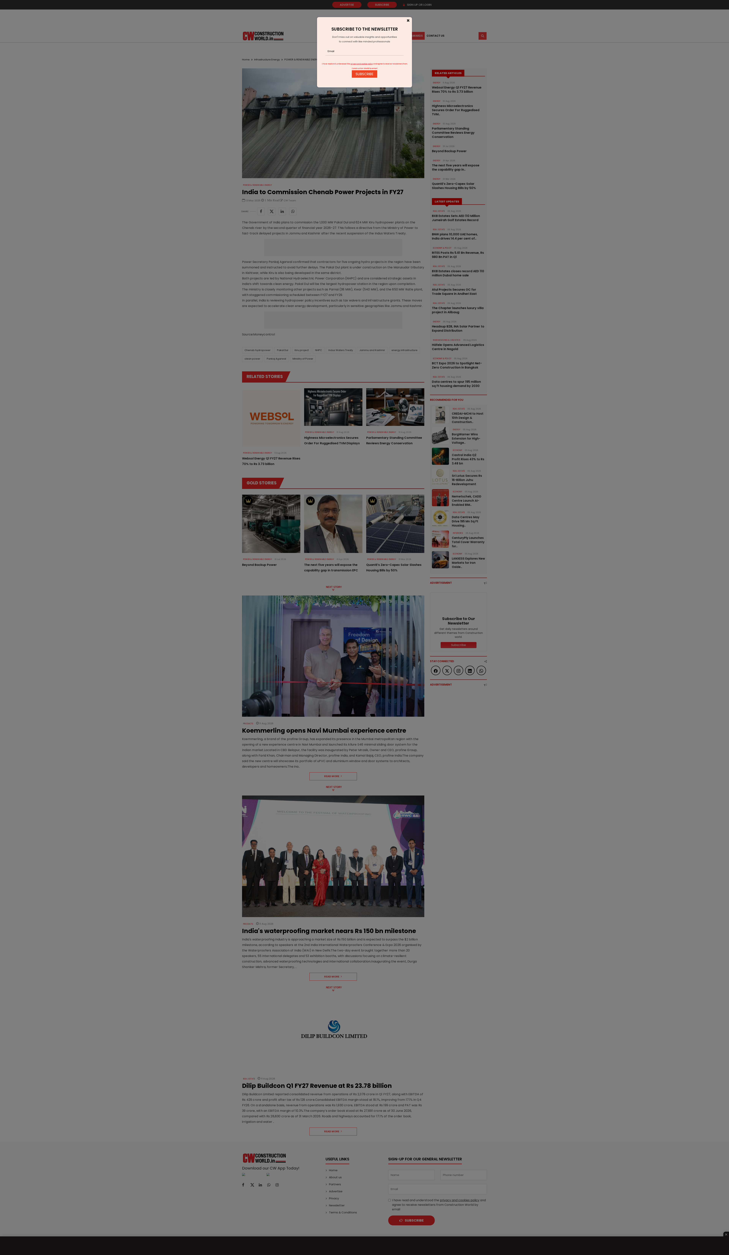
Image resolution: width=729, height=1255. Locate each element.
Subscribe (364, 74)
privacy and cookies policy (361, 64)
